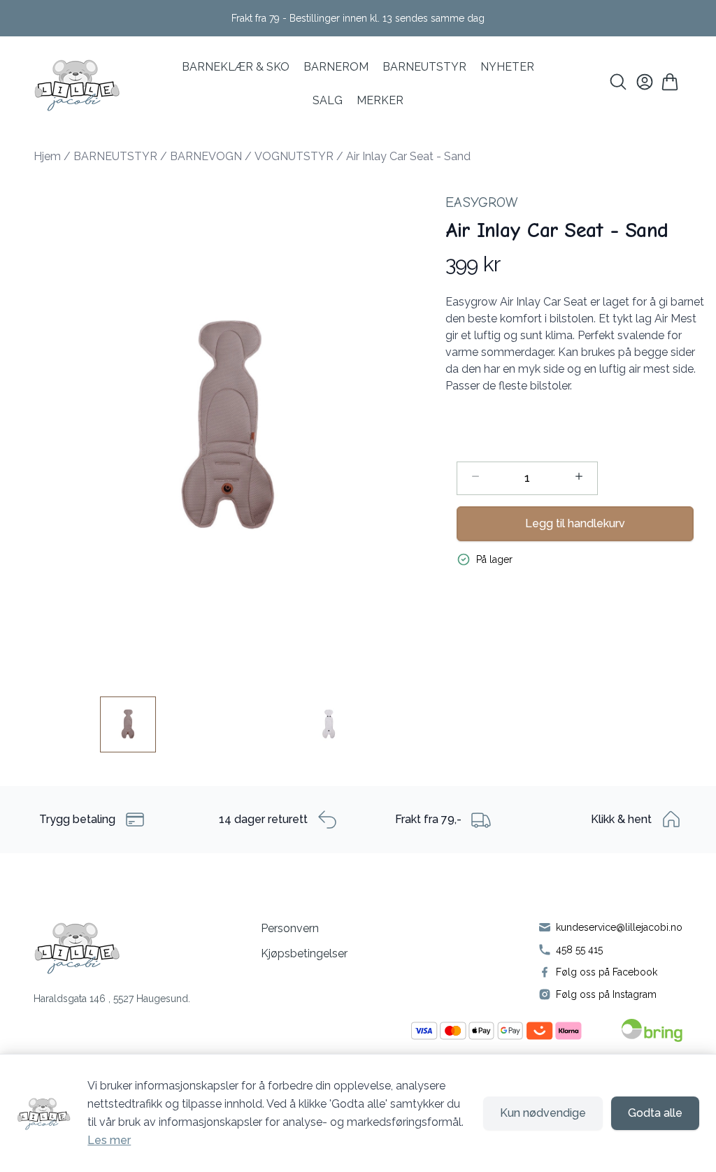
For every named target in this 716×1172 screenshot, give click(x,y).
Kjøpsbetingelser (304, 953)
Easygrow (481, 202)
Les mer (109, 1140)
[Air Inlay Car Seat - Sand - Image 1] (128, 724)
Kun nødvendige (543, 1113)
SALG (328, 100)
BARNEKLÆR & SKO (235, 66)
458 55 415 (579, 949)
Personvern (290, 928)
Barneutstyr (424, 66)
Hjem (47, 156)
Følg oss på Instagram (606, 994)
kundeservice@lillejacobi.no (619, 927)
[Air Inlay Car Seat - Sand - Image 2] (329, 724)
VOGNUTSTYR (294, 156)
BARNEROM (335, 66)
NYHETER (507, 66)
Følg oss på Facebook (606, 972)
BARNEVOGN (206, 156)
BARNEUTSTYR (115, 156)
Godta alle (655, 1113)
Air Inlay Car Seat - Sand (408, 156)
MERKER (380, 100)
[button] (228, 428)
